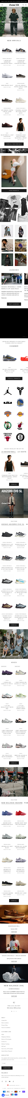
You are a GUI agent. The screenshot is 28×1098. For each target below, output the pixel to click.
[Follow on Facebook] (2, 1063)
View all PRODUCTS (14, 360)
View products (14, 190)
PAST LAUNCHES (14, 304)
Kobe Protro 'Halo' (7, 85)
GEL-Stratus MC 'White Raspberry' (7, 738)
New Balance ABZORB (12, 785)
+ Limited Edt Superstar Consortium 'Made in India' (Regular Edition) (7, 62)
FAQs (2, 1016)
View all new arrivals (14, 144)
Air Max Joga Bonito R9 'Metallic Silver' (10, 352)
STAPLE (20, 248)
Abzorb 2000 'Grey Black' (7, 829)
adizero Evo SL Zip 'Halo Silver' (21, 550)
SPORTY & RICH (7, 247)
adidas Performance (20, 571)
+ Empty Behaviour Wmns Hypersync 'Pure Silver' (7, 714)
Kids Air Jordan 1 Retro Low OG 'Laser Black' (20, 87)
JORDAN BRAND (21, 261)
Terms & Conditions (5, 1009)
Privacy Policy (4, 1007)
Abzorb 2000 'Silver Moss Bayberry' (21, 829)
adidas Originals (7, 58)
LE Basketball (8, 434)
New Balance (7, 803)
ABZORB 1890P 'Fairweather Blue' (7, 806)
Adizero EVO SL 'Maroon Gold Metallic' (7, 599)
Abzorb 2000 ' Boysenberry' (21, 852)
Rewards (8, 1095)
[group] (14, 22)
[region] (14, 22)
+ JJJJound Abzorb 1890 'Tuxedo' (7, 876)
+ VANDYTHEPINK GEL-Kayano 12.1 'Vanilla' (21, 665)
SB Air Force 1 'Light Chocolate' (7, 136)
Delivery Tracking (5, 1026)
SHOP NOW (14, 913)
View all (14, 466)
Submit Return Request (6, 1033)
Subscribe (7, 1050)
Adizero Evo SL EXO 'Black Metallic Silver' (7, 575)
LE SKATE (22, 434)
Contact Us (3, 1023)
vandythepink (7, 233)
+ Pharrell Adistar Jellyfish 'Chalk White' (21, 112)
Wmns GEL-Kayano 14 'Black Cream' (21, 738)
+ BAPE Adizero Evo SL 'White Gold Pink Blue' (21, 575)
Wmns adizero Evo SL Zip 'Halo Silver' (7, 550)
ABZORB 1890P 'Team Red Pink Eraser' (21, 806)
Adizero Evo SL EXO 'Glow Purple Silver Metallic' (21, 599)
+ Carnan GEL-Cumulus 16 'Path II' (7, 665)
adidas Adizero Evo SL (12, 506)
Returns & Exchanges (6, 1021)
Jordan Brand (20, 83)
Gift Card (3, 1028)
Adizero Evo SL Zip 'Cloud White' (21, 527)
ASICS (7, 662)
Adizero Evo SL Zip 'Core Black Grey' (7, 527)
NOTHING (20, 233)
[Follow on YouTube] (9, 1063)
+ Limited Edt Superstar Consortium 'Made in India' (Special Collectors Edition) (20, 62)
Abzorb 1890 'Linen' (21, 875)
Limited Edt (4, 1002)
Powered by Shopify (19, 1070)
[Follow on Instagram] (6, 1063)
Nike (7, 83)
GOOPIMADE (7, 262)
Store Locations (5, 1004)
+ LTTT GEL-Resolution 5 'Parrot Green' (20, 689)
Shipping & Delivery (5, 1019)
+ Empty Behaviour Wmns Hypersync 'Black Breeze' (21, 714)
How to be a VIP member (7, 1030)
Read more (4, 297)
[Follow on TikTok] (13, 1063)
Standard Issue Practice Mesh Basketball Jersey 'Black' (21, 137)
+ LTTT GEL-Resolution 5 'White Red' (7, 689)
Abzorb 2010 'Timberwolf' (7, 852)
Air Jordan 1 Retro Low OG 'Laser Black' (7, 112)
